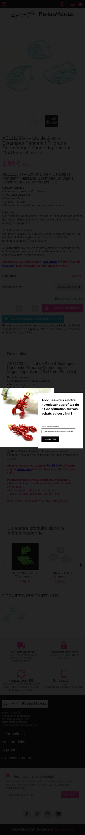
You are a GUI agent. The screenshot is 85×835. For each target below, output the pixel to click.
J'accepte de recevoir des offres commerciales (58, 431)
